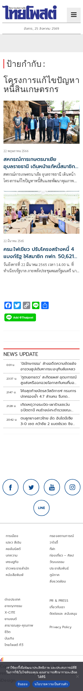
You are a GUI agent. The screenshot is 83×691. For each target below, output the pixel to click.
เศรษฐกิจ (12, 562)
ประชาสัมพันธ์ (59, 568)
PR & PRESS (59, 600)
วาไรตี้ (54, 542)
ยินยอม (23, 684)
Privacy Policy (61, 627)
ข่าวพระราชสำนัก (17, 568)
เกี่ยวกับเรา (57, 607)
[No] (77, 676)
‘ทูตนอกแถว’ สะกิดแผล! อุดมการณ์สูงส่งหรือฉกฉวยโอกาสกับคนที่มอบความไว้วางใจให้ (49, 380)
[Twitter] (31, 487)
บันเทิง (9, 638)
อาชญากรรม (13, 606)
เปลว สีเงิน (13, 542)
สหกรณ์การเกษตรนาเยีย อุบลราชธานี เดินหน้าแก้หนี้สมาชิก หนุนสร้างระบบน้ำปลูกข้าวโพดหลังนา (40, 169)
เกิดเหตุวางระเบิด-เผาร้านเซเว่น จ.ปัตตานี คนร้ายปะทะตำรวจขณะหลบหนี (46, 407)
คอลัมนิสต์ (13, 549)
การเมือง (12, 536)
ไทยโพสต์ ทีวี (14, 645)
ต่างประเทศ (13, 599)
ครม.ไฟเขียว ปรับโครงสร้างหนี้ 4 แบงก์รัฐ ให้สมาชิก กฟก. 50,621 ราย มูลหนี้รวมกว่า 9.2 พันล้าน (38, 256)
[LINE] (41, 508)
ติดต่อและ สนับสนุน (63, 613)
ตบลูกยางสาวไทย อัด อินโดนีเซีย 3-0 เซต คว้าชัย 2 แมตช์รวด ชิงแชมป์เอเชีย (47, 421)
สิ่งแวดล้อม (58, 581)
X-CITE (10, 612)
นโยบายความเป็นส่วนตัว (51, 684)
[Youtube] (51, 487)
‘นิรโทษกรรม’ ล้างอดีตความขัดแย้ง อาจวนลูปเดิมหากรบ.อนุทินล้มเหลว (49, 366)
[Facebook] (10, 487)
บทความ (12, 555)
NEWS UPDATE (20, 354)
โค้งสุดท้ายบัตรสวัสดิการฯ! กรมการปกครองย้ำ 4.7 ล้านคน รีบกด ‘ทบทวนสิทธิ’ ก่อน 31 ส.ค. (48, 393)
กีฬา (52, 549)
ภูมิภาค (54, 575)
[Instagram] (72, 487)
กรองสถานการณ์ (62, 536)
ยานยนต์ (11, 619)
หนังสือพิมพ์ (15, 575)
